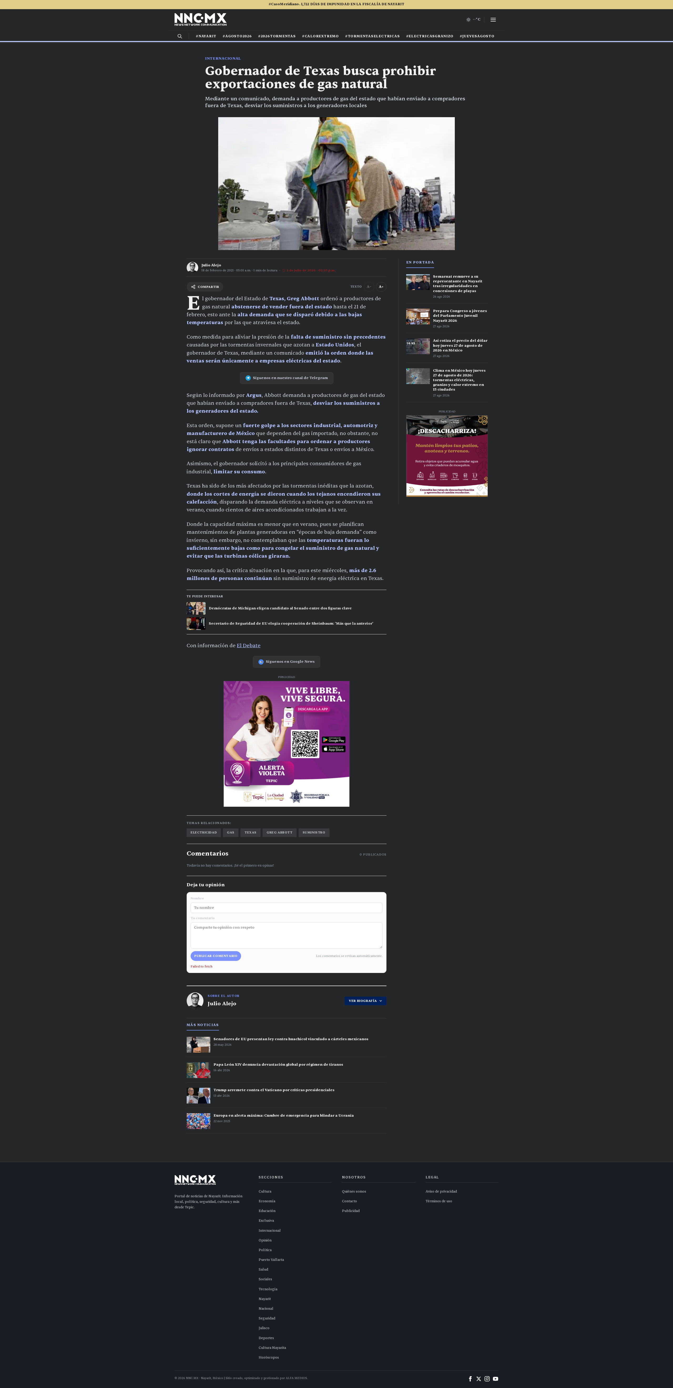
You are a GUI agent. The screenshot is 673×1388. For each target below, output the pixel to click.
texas (250, 832)
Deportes (266, 1338)
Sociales (265, 1279)
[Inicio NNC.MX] (201, 20)
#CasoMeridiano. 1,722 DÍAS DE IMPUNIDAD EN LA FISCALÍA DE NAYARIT (336, 4)
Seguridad (267, 1318)
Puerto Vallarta (271, 1260)
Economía (267, 1201)
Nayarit (265, 1299)
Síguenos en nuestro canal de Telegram (290, 378)
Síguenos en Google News (290, 661)
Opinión (265, 1240)
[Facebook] (470, 1379)
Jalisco (264, 1328)
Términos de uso (439, 1201)
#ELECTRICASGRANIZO (429, 36)
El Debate (249, 646)
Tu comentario (203, 918)
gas (230, 832)
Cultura (265, 1191)
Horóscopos (269, 1357)
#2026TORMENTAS (277, 36)
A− (369, 286)
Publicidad (351, 1211)
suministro (314, 832)
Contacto (349, 1201)
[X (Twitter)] (479, 1379)
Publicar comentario (215, 956)
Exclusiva (266, 1221)
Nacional (266, 1309)
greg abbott (280, 832)
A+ (381, 286)
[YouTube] (495, 1379)
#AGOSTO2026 (237, 36)
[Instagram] (487, 1379)
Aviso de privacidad (441, 1191)
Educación (267, 1211)
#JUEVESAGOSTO (477, 36)
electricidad (204, 832)
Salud (263, 1269)
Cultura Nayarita (272, 1348)
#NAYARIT (206, 36)
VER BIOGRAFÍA (363, 1001)
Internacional (223, 58)
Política (265, 1250)
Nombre (197, 898)
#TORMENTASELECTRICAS (372, 36)
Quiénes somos (354, 1191)
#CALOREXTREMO (320, 36)
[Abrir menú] (493, 19)
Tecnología (268, 1289)
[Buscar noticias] (180, 36)
